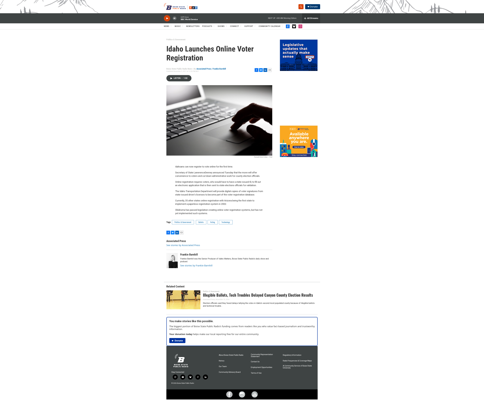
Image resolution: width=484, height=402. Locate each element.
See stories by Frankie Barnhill (196, 265)
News (166, 26)
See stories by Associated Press (183, 245)
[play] (167, 18)
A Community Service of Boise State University (297, 367)
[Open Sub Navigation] (171, 26)
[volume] (174, 18)
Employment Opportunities (261, 367)
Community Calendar (269, 26)
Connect (234, 26)
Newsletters (193, 26)
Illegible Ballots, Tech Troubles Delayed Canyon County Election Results (258, 295)
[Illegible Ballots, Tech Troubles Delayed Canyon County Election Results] (183, 299)
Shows (221, 26)
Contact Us (255, 362)
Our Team (223, 366)
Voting (212, 222)
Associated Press (203, 69)
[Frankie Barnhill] (172, 260)
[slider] (178, 18)
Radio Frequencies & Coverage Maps (297, 361)
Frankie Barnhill (219, 69)
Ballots (201, 222)
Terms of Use (256, 373)
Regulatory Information (292, 355)
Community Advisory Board (230, 372)
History (221, 361)
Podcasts (207, 26)
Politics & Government (175, 39)
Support (248, 26)
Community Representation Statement (262, 355)
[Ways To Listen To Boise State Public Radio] (298, 141)
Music (178, 26)
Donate (314, 6)
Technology (226, 222)
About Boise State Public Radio (231, 355)
